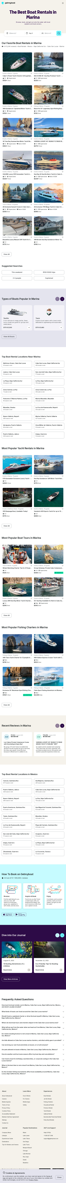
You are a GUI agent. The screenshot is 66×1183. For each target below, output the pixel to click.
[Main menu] (63, 3)
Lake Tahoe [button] (26, 1138)
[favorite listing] (31, 73)
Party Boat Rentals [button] (49, 1120)
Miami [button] (24, 1132)
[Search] (58, 33)
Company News (6, 1132)
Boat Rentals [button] (47, 1096)
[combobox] (14, 33)
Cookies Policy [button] (6, 1111)
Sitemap (4, 1120)
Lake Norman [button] (26, 1153)
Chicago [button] (25, 1150)
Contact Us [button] (5, 1123)
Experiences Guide (7, 1138)
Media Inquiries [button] (6, 1102)
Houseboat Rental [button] (49, 1105)
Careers (4, 1099)
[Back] (57, 299)
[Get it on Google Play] (20, 915)
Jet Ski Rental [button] (47, 1099)
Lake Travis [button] (26, 1144)
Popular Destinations (30, 1128)
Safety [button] (25, 1105)
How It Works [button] (26, 1096)
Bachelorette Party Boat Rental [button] (52, 1117)
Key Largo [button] (26, 1156)
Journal (4, 1128)
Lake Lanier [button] (26, 1135)
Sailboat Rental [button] (48, 1114)
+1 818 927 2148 (48, 1135)
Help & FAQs (47, 1132)
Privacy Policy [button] (33, 1180)
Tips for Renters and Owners (10, 1144)
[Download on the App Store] (7, 915)
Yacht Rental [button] (47, 1111)
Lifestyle (4, 1135)
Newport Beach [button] (27, 1147)
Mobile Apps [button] (26, 1102)
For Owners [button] (26, 1099)
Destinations (5, 1141)
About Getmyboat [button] (7, 1096)
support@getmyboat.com (51, 1138)
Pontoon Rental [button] (48, 1108)
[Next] (62, 299)
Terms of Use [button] (6, 1105)
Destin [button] (24, 1159)
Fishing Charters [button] (48, 1102)
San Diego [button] (26, 1141)
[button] (22, 46)
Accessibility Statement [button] (8, 1114)
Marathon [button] (25, 1162)
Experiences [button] (48, 1091)
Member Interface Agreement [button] (10, 1117)
